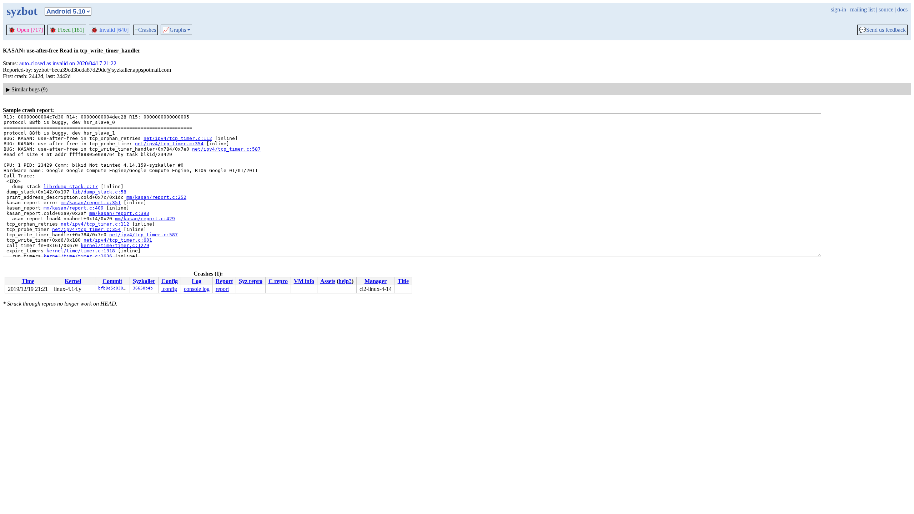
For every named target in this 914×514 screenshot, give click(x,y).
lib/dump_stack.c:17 (71, 186)
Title (403, 281)
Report (224, 281)
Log (196, 281)
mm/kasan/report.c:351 (91, 202)
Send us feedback (882, 30)
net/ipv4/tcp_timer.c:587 (226, 149)
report (222, 289)
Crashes (145, 30)
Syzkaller (144, 281)
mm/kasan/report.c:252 (156, 197)
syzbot (21, 11)
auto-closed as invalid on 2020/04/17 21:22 (67, 63)
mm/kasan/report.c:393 (119, 213)
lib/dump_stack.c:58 (99, 192)
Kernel (73, 281)
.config (169, 289)
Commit (112, 281)
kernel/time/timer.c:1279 (115, 245)
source (886, 9)
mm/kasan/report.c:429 (145, 218)
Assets (327, 281)
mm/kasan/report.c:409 (74, 208)
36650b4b (143, 288)
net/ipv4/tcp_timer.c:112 (178, 138)
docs (902, 9)
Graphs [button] (174, 30)
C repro (278, 281)
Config (169, 281)
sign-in (838, 9)
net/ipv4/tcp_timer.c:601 (118, 240)
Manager (376, 281)
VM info (304, 281)
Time (28, 281)
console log (197, 289)
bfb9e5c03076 (113, 288)
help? (345, 281)
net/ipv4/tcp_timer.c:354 (169, 143)
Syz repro (250, 281)
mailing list (862, 9)
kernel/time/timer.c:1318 (80, 250)
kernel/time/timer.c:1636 (78, 256)
